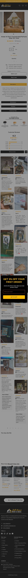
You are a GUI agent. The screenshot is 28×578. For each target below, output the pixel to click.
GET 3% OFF (14, 297)
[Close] (25, 277)
